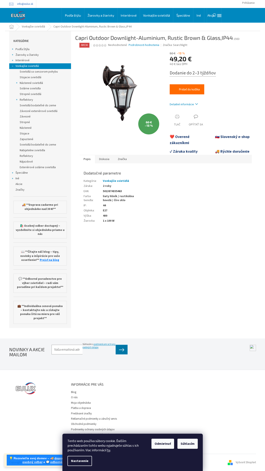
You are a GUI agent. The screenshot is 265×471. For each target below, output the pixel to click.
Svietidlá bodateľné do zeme (38, 105)
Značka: (175, 45)
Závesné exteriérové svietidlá (38, 111)
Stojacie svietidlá (30, 77)
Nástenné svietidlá (31, 83)
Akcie (19, 184)
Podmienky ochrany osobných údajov (93, 429)
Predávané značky (81, 413)
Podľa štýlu (23, 49)
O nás (74, 397)
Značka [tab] (122, 159)
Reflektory (26, 100)
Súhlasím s (99, 346)
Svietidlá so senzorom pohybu (39, 72)
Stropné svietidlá (30, 94)
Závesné (25, 116)
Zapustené (26, 139)
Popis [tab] (87, 159)
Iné (17, 178)
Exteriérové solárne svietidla (38, 167)
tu (108, 450)
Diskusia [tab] (104, 159)
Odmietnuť (163, 443)
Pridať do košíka (189, 89)
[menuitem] (73, 15)
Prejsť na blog (49, 260)
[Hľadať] (214, 15)
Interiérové (23, 60)
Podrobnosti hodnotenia (144, 45)
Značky (20, 190)
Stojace (24, 133)
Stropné (25, 122)
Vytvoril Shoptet (246, 462)
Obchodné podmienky (83, 424)
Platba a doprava (81, 408)
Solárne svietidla (30, 88)
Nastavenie (79, 461)
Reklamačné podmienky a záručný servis (94, 419)
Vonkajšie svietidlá (27, 66)
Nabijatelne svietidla (32, 150)
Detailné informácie (182, 104)
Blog (73, 392)
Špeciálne (22, 173)
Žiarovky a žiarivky (27, 55)
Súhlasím (188, 443)
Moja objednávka (81, 403)
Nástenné (26, 128)
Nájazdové (26, 162)
